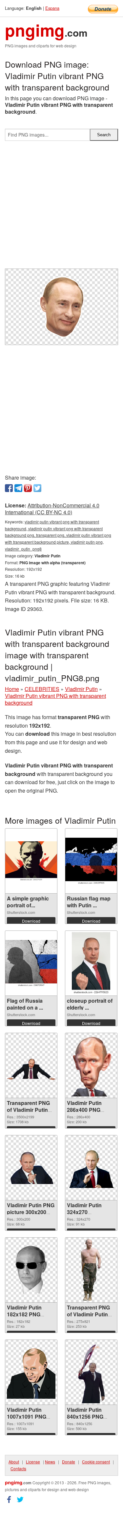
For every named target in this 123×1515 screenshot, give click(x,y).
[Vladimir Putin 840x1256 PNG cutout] (91, 1372)
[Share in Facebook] (9, 488)
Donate (68, 1461)
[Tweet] (37, 488)
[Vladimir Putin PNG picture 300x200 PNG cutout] (31, 1168)
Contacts (18, 1468)
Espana (52, 8)
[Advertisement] (61, 207)
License (33, 1461)
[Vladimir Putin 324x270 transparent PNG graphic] (91, 1168)
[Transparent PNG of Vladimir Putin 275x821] (91, 1270)
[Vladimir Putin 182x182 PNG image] (31, 1270)
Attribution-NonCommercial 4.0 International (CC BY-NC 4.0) (52, 509)
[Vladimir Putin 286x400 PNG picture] (91, 1065)
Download (31, 921)
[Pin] (28, 488)
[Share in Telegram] (18, 488)
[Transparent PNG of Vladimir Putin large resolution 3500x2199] (31, 1065)
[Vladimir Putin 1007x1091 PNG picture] (31, 1372)
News (50, 1461)
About (14, 1461)
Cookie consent (96, 1461)
